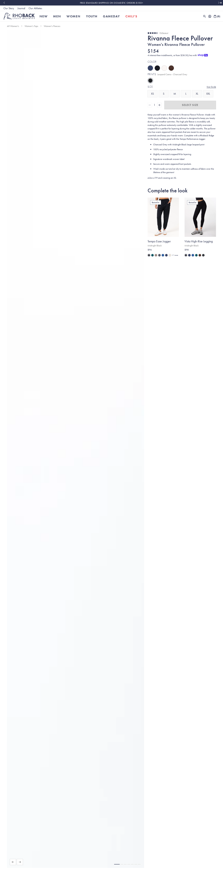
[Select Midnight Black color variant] (149, 255)
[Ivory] (164, 68)
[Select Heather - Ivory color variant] (169, 255)
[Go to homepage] (19, 16)
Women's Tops (31, 26)
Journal (21, 8)
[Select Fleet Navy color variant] (166, 255)
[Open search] (204, 16)
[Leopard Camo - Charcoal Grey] (150, 80)
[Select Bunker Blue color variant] (163, 255)
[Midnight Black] (157, 68)
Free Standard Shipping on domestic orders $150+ (111, 2)
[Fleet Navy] (150, 68)
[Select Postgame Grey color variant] (203, 255)
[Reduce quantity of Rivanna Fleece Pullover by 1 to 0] (150, 105)
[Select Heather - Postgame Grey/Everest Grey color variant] (159, 255)
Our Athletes (35, 8)
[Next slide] (219, 3)
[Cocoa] (171, 68)
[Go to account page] (210, 16)
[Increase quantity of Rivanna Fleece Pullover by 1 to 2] (159, 105)
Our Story (8, 8)
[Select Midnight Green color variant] (152, 255)
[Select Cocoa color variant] (199, 255)
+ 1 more (175, 255)
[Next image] (20, 862)
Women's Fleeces (52, 26)
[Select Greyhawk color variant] (156, 255)
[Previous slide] (4, 3)
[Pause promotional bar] (221, 2)
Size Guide (211, 86)
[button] (158, 33)
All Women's (13, 26)
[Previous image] (13, 862)
